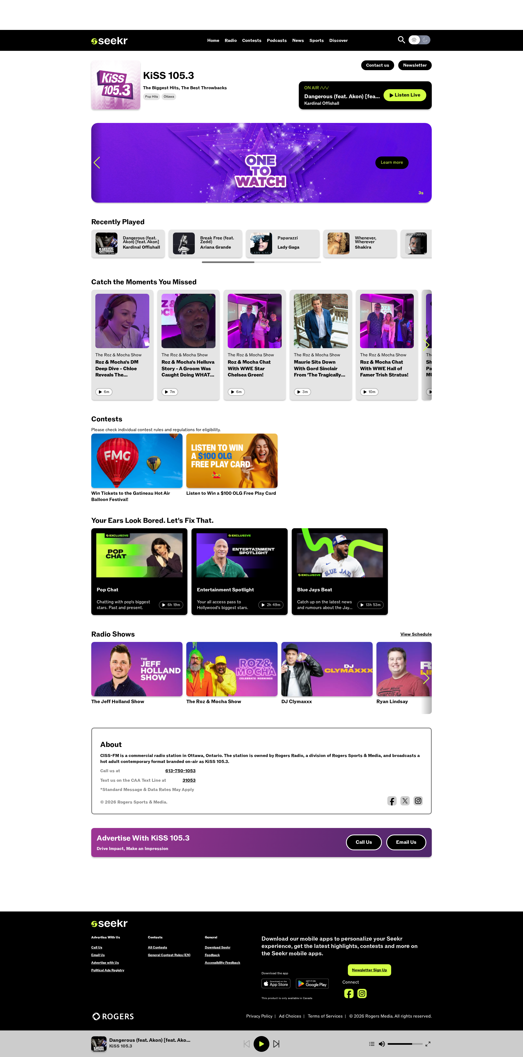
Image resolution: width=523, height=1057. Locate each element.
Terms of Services (325, 1016)
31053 (189, 780)
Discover (338, 41)
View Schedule (416, 634)
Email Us (406, 842)
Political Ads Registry (107, 970)
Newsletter (415, 65)
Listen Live (407, 95)
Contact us (377, 65)
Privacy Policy (259, 1016)
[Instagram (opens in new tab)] (418, 800)
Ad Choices (290, 1016)
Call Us (364, 842)
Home (213, 41)
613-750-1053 (180, 771)
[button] (148, 1044)
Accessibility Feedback (222, 962)
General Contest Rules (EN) (169, 955)
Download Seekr (217, 947)
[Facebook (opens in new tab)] (392, 800)
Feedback (212, 955)
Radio (231, 41)
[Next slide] (426, 163)
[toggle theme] (419, 39)
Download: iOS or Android (134, 191)
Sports (316, 41)
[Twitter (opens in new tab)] (405, 800)
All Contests (157, 947)
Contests (252, 41)
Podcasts (277, 41)
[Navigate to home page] (109, 41)
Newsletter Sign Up (369, 970)
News (298, 41)
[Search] (402, 39)
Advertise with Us (105, 962)
